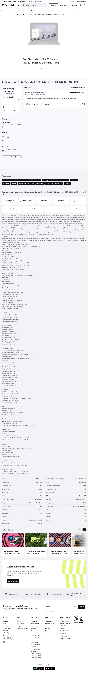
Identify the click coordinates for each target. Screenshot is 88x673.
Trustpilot (5, 635)
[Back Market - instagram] (4, 638)
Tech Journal (48, 621)
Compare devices (50, 623)
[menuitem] (23, 10)
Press (4, 623)
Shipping (19, 626)
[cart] (84, 5)
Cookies (62, 628)
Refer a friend (34, 621)
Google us (10, 575)
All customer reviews (51, 626)
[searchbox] (36, 5)
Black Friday (48, 631)
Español (84, 1)
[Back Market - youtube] (11, 638)
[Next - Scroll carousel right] (84, 529)
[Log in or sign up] (80, 5)
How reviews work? (10, 110)
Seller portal (34, 642)
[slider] (3, 127)
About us (5, 621)
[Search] (23, 5)
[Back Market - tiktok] (8, 638)
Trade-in (33, 628)
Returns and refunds (22, 628)
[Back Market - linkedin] (4, 642)
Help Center (20, 623)
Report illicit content (65, 638)
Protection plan (35, 626)
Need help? (63, 5)
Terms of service (64, 621)
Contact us (20, 621)
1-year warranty (35, 623)
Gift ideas (48, 628)
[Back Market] (11, 5)
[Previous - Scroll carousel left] (79, 529)
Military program (35, 635)
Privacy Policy (63, 636)
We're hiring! (6, 633)
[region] (44, 545)
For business (73, 5)
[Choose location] (74, 1)
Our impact (6, 626)
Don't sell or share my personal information (64, 631)
